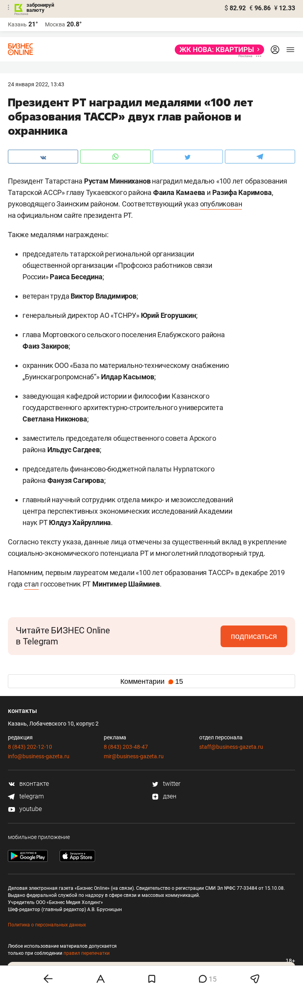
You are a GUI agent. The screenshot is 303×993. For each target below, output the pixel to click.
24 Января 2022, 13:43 (36, 84)
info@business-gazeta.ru (38, 756)
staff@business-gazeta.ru (231, 747)
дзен (168, 796)
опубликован (221, 204)
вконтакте (33, 783)
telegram (31, 796)
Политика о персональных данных (47, 925)
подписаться (254, 636)
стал (31, 584)
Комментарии (151, 681)
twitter (170, 783)
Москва (55, 24)
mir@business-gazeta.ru (134, 756)
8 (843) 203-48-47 (126, 747)
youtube (30, 809)
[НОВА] (217, 50)
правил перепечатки (87, 953)
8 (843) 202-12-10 (30, 747)
